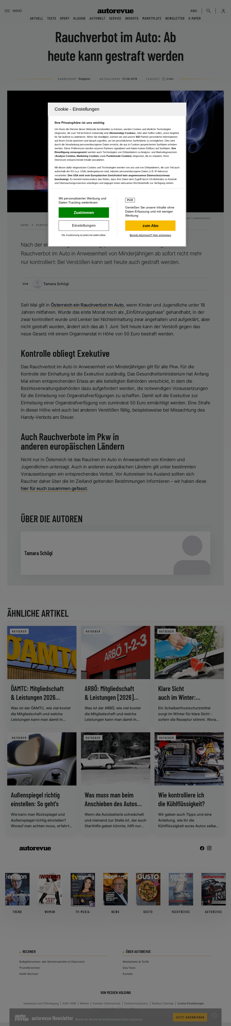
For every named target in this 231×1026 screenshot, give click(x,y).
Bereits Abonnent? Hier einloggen (150, 235)
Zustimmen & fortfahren (84, 212)
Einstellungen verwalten (84, 225)
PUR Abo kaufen (150, 225)
